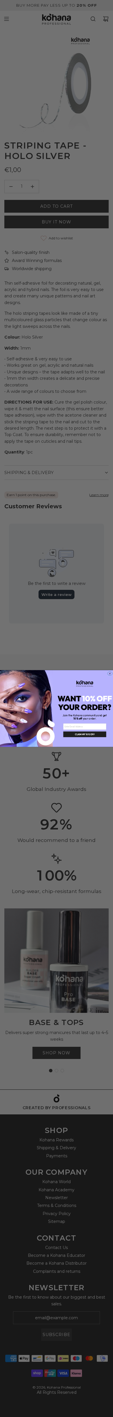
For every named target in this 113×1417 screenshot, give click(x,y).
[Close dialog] (109, 673)
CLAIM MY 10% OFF (85, 734)
